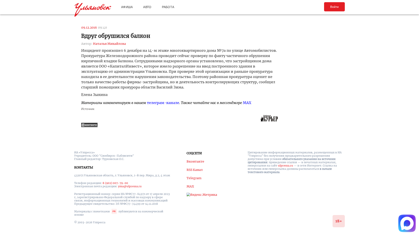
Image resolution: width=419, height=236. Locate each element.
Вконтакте (195, 161)
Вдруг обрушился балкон (115, 36)
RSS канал (195, 170)
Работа (168, 7)
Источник (87, 109)
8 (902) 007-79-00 (115, 183)
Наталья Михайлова (109, 44)
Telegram (194, 178)
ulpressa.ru (285, 165)
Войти (334, 7)
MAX (247, 103)
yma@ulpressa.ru (130, 186)
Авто (147, 7)
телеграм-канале (163, 103)
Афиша (127, 7)
